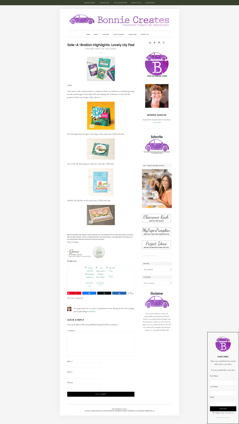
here (99, 97)
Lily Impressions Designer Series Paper (100, 282)
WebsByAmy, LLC (150, 411)
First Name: (214, 376)
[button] (152, 33)
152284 (100, 284)
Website (70, 382)
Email (70, 372)
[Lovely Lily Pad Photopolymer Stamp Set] (89, 268)
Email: (212, 397)
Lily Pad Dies (111, 276)
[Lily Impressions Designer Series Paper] (100, 268)
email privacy (229, 413)
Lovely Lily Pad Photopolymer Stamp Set (89, 283)
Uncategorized (79, 298)
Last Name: (214, 386)
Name (70, 361)
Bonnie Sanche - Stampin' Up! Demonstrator (119, 19)
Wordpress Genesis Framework (125, 411)
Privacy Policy (122, 409)
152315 (111, 277)
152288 (89, 286)
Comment (71, 330)
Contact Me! (157, 122)
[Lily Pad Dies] (111, 268)
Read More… (92, 311)
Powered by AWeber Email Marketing (223, 417)
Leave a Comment (110, 49)
